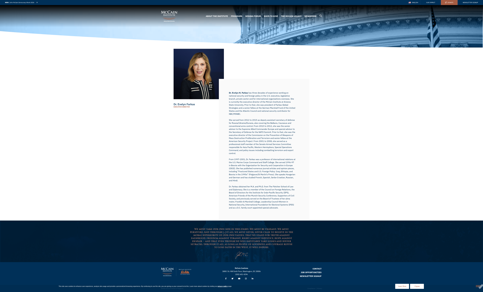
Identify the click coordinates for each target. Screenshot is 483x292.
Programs (236, 16)
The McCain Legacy (291, 16)
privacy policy (223, 286)
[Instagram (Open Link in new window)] (246, 279)
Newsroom (310, 16)
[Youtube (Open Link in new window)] (239, 279)
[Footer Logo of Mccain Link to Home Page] (167, 272)
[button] (320, 16)
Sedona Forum (253, 16)
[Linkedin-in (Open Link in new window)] (252, 279)
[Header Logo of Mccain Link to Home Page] (169, 16)
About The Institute (217, 16)
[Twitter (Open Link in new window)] (232, 279)
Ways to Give (271, 16)
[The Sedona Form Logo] (185, 272)
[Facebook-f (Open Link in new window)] (226, 279)
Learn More (403, 285)
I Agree (417, 286)
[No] (478, 286)
